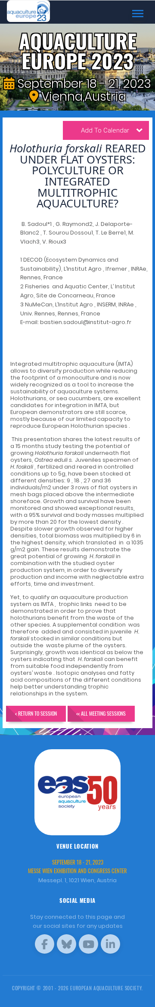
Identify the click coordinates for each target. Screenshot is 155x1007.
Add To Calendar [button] (105, 130)
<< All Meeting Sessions (101, 713)
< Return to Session (36, 713)
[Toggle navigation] (137, 13)
